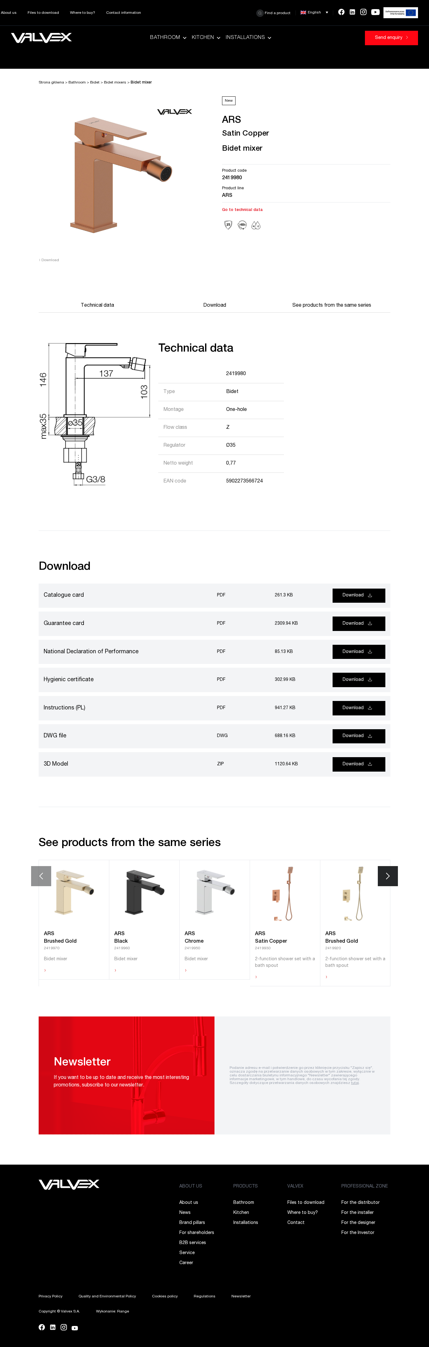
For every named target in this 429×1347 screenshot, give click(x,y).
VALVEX (295, 1186)
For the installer (357, 1213)
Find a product (277, 13)
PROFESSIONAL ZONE (364, 1186)
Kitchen (203, 37)
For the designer (358, 1223)
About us (9, 13)
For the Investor (357, 1233)
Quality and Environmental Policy (107, 1296)
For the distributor (360, 1203)
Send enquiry (389, 38)
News (185, 1213)
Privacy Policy (50, 1296)
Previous (41, 876)
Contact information (123, 13)
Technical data (97, 305)
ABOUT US (190, 1186)
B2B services (192, 1243)
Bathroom (165, 37)
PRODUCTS (245, 1186)
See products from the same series (331, 305)
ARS (227, 195)
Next (388, 876)
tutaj (355, 1083)
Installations (245, 37)
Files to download (43, 13)
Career (186, 1263)
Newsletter (241, 1296)
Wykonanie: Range (112, 1311)
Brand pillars (192, 1223)
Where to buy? (82, 13)
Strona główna (51, 82)
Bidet (95, 82)
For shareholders (196, 1233)
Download (49, 260)
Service (187, 1253)
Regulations (204, 1296)
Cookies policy (165, 1296)
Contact (296, 1223)
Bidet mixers (115, 82)
